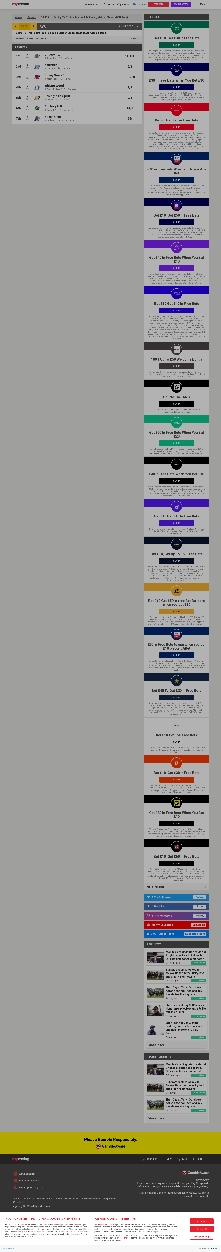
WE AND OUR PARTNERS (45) (115, 1219)
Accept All (202, 1221)
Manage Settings (202, 1236)
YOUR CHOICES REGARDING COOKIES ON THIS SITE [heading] (42, 1219)
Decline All (202, 1229)
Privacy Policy (8, 1248)
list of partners (122, 1238)
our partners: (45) (108, 1224)
